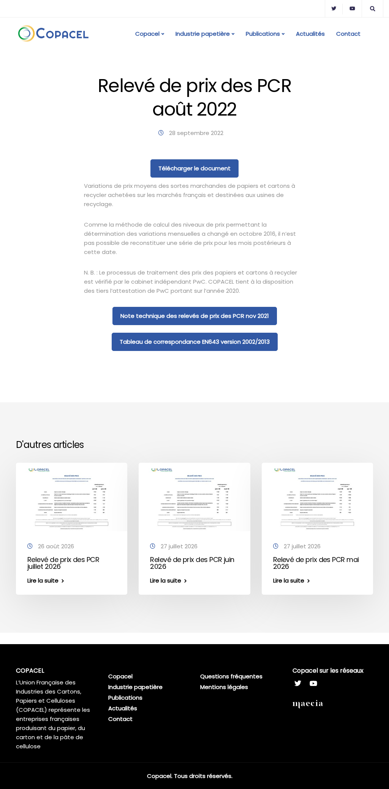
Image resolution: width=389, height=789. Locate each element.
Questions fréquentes (231, 676)
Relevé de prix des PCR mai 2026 (316, 563)
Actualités (310, 34)
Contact (348, 34)
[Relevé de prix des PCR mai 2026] (317, 499)
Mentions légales (224, 687)
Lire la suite (43, 580)
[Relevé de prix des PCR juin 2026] (194, 499)
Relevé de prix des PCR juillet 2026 (63, 563)
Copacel (147, 34)
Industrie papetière (203, 34)
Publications (263, 34)
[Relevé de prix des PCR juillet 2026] (72, 499)
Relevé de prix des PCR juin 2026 (192, 563)
